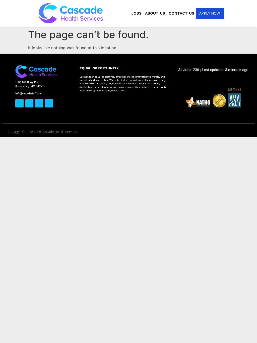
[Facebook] (19, 103)
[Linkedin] (49, 103)
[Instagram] (39, 103)
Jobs (136, 13)
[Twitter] (29, 103)
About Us (155, 13)
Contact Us (181, 13)
